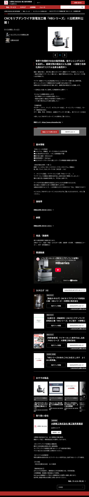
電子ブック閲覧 (56, 306)
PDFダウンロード (70, 132)
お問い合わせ (78, 2)
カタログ (23, 7)
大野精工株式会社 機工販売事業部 (67, 423)
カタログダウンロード (77, 306)
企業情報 (32, 7)
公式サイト (14, 4)
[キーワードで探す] (82, 7)
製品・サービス (11, 7)
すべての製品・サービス (11, 29)
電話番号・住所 (56, 432)
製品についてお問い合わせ (50, 132)
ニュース (42, 7)
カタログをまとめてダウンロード (73, 290)
